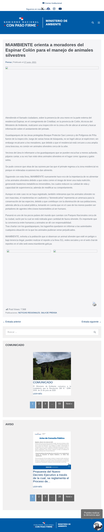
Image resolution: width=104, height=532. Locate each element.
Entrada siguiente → (91, 322)
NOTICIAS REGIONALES (29, 313)
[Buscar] (94, 332)
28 (59, 496)
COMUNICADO (43, 382)
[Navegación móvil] (98, 22)
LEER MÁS (37, 394)
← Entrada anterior (12, 322)
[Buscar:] (52, 332)
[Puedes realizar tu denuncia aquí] (98, 526)
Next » (69, 404)
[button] (93, 22)
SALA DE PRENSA (49, 313)
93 (59, 404)
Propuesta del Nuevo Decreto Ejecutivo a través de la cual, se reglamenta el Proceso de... (51, 476)
